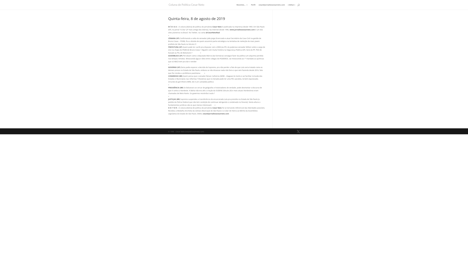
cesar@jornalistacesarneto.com (272, 5)
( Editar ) (291, 5)
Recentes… (241, 5)
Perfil (253, 5)
